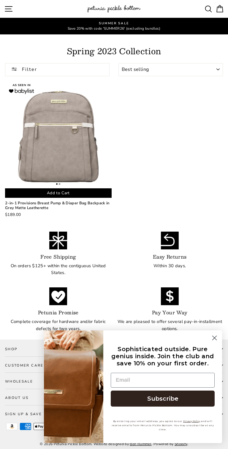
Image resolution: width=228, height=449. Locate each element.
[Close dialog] (214, 338)
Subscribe (162, 398)
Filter (28, 69)
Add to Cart (58, 193)
